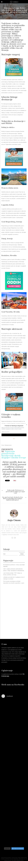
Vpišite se (14, 434)
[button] (14, 425)
